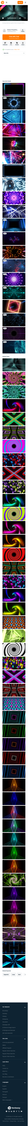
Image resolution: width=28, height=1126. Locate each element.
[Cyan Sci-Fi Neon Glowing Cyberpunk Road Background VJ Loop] (13, 838)
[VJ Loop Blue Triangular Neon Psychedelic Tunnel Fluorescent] (13, 115)
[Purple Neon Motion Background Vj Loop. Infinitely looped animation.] (13, 197)
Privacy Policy (13, 1120)
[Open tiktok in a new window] (16, 1110)
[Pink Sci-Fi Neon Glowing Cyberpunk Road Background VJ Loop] (13, 906)
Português (5, 1091)
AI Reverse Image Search (9, 1027)
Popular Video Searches (8, 1055)
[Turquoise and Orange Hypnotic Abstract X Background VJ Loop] (13, 418)
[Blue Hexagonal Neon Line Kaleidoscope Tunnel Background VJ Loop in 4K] (13, 960)
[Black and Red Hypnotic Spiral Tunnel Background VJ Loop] (13, 553)
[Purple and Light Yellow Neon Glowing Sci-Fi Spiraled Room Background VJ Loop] (13, 933)
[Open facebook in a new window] (6, 1110)
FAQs (3, 1065)
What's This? (17, 49)
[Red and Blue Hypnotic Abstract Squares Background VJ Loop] (13, 459)
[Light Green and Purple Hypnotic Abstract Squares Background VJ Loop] (13, 486)
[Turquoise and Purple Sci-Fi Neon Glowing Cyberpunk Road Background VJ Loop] (13, 825)
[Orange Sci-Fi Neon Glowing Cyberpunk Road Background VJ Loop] (13, 784)
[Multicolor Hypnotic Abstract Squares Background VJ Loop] (13, 662)
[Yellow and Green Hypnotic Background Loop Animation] (13, 608)
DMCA (4, 1044)
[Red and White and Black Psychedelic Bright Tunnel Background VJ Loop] (13, 757)
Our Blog (4, 1073)
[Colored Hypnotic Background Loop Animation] (13, 499)
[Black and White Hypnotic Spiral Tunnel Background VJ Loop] (13, 648)
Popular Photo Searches (8, 1053)
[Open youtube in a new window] (21, 1110)
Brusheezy (5, 1010)
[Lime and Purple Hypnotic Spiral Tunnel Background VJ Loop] (13, 513)
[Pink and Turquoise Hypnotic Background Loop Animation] (13, 526)
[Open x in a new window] (18, 1110)
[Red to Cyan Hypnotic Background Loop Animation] (13, 404)
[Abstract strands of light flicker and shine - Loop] (13, 264)
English (4, 1085)
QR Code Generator (7, 1032)
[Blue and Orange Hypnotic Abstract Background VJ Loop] (13, 621)
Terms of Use (6, 1120)
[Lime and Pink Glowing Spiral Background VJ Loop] (13, 879)
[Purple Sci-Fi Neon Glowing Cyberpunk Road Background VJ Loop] (13, 892)
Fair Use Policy (21, 1120)
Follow (22, 31)
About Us (4, 1070)
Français (4, 1096)
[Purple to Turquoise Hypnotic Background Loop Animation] (13, 594)
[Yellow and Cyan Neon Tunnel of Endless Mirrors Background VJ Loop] (13, 947)
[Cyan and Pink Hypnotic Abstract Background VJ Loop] (13, 703)
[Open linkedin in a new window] (11, 1110)
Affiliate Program (6, 1047)
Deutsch (4, 1094)
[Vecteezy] (2, 2)
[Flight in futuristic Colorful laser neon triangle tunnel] (13, 129)
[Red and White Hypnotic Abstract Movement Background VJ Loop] (13, 689)
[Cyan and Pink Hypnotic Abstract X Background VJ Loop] (13, 675)
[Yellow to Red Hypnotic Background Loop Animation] (13, 540)
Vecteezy (4, 1013)
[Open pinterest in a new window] (13, 1110)
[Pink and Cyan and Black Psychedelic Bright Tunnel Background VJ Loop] (13, 716)
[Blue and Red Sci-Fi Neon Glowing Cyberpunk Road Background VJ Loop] (13, 811)
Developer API (6, 1024)
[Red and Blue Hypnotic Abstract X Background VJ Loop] (13, 472)
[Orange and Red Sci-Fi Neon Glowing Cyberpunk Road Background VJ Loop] (13, 865)
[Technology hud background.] (13, 102)
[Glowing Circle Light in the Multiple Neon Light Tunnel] (13, 278)
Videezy (4, 1015)
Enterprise (5, 1018)
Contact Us (5, 1068)
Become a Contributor (8, 1076)
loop (13, 974)
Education (5, 1021)
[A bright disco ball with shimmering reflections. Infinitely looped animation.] (13, 142)
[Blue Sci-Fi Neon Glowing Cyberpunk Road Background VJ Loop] (13, 797)
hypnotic (6, 974)
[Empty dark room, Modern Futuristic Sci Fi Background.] (13, 224)
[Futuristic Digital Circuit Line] (13, 237)
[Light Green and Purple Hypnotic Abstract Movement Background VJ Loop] (13, 431)
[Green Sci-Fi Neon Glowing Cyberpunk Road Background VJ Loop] (13, 852)
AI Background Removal (8, 1029)
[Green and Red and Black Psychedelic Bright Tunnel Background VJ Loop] (13, 730)
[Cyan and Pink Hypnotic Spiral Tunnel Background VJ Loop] (13, 445)
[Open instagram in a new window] (8, 1110)
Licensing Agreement (8, 1041)
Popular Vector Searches (8, 1050)
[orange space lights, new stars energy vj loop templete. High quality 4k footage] (13, 251)
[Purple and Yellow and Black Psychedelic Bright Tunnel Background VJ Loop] (13, 743)
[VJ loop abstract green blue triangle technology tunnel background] (13, 364)
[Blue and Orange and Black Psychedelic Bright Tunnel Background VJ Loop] (13, 770)
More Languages (6, 1099)
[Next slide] (21, 974)
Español (4, 1088)
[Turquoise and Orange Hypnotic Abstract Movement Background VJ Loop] (13, 567)
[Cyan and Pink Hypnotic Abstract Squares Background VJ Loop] (13, 581)
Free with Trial (14, 37)
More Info (6, 52)
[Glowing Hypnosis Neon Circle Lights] (13, 332)
